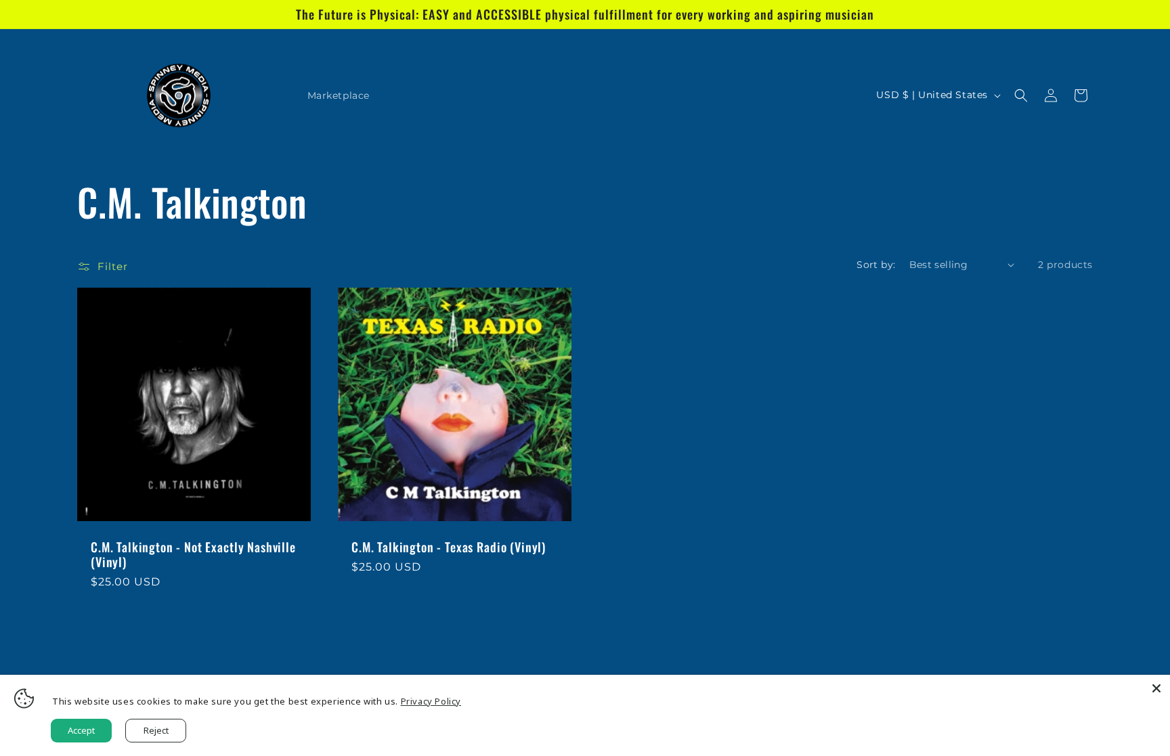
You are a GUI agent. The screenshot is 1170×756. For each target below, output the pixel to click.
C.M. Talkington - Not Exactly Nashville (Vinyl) (193, 554)
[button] (1021, 95)
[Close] (1156, 688)
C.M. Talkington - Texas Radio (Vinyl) (448, 546)
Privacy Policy (431, 701)
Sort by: (876, 265)
